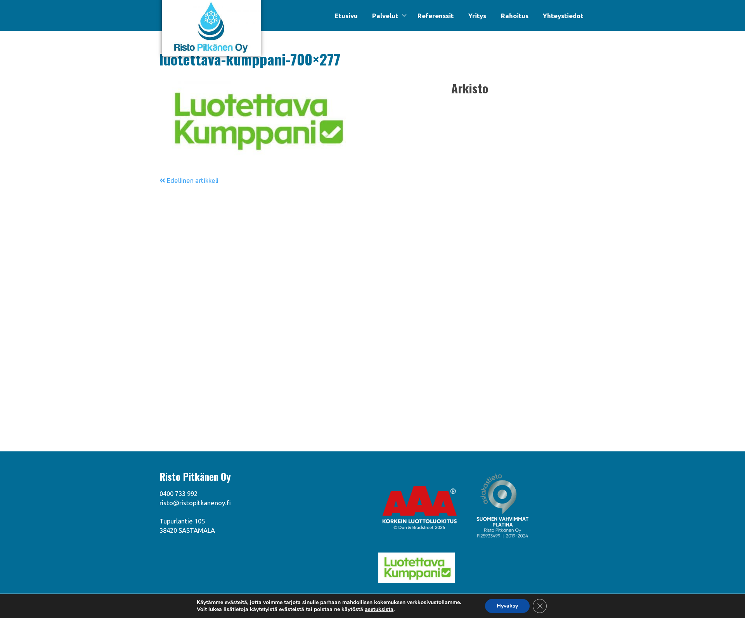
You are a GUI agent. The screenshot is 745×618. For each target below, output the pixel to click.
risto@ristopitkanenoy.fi (195, 502)
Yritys (477, 15)
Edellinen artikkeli (191, 180)
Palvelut (385, 15)
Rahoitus (514, 15)
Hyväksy (507, 605)
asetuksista (379, 609)
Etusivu (346, 15)
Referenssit (436, 15)
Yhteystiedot (563, 15)
